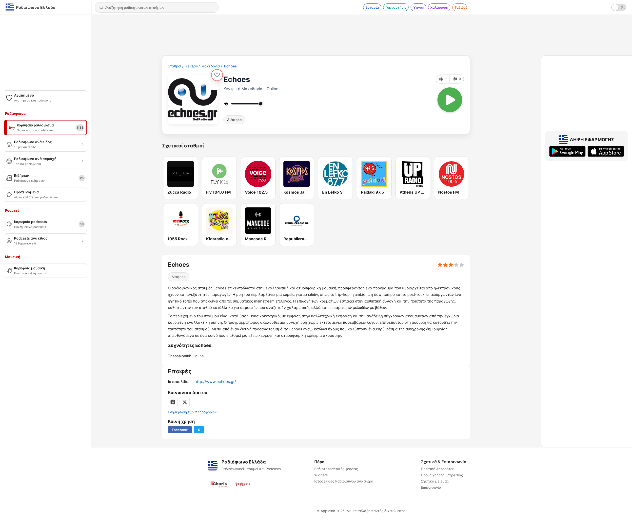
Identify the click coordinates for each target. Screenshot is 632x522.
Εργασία (372, 7)
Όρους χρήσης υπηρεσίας (442, 475)
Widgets (321, 475)
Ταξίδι (459, 7)
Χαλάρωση (439, 7)
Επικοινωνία (431, 487)
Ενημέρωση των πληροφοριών (192, 412)
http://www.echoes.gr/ (215, 381)
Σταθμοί (174, 66)
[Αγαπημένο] (217, 75)
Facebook (180, 430)
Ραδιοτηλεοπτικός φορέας (336, 469)
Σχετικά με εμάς (435, 481)
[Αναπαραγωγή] (449, 99)
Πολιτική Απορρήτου (437, 469)
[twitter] (185, 402)
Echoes (230, 66)
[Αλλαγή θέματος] (618, 7)
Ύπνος (418, 7)
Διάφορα (234, 120)
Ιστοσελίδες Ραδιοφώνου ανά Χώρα (343, 481)
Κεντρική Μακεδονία (202, 66)
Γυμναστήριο (395, 7)
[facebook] (173, 402)
